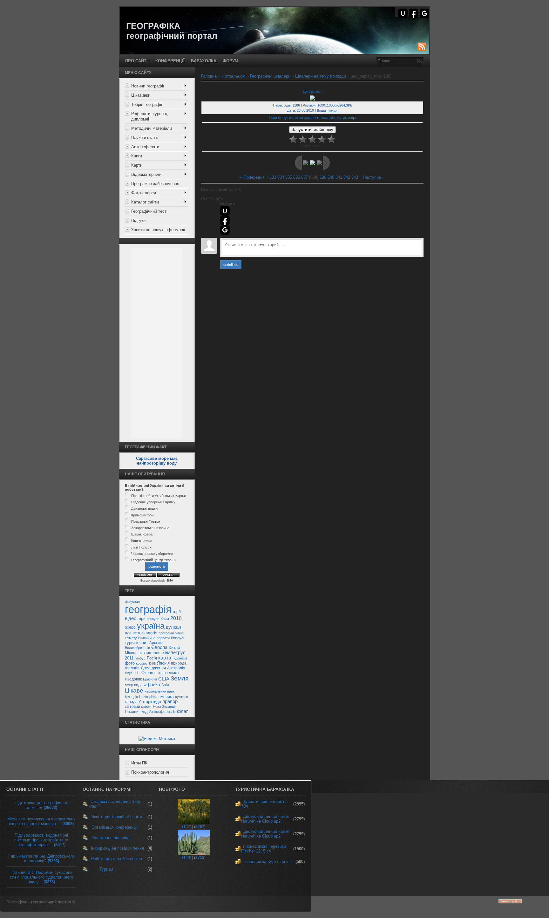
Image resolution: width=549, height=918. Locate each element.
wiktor (333, 110)
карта (164, 657)
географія (148, 609)
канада (131, 702)
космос (142, 663)
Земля (179, 678)
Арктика (156, 642)
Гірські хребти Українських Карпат (158, 496)
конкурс (153, 619)
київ (152, 663)
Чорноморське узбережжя (152, 554)
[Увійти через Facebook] (413, 13)
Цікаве (134, 690)
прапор (170, 701)
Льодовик (133, 679)
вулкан (173, 627)
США (163, 678)
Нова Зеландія (164, 706)
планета (132, 633)
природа (178, 663)
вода (138, 685)
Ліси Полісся (141, 547)
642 (346, 177)
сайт (143, 642)
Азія (165, 685)
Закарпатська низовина (150, 528)
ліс (173, 712)
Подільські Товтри (145, 521)
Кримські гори (142, 515)
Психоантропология (150, 772)
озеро (130, 627)
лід (145, 711)
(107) (186, 827)
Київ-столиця (141, 541)
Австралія (176, 668)
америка (166, 696)
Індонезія (180, 658)
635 (288, 177)
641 (339, 177)
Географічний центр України (153, 560)
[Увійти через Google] (424, 13)
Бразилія (150, 679)
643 (354, 177)
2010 (176, 618)
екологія (149, 633)
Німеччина (146, 638)
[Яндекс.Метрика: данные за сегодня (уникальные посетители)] (157, 738)
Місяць (131, 653)
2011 (129, 658)
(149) (186, 857)
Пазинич (132, 711)
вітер (129, 685)
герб (177, 612)
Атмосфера (159, 711)
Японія (163, 663)
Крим (165, 619)
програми (166, 633)
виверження (149, 653)
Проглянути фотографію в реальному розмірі (312, 117)
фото (130, 663)
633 (272, 177)
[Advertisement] (156, 343)
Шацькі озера (141, 534)
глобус (140, 658)
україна (151, 625)
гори (142, 619)
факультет (133, 602)
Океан (147, 672)
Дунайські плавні (144, 509)
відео (130, 618)
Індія (128, 673)
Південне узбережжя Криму (153, 502)
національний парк (159, 691)
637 (304, 177)
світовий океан (138, 706)
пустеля (181, 697)
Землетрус (174, 652)
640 (331, 177)
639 (323, 177)
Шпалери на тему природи (320, 76)
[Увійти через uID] (403, 13)
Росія (152, 658)
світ (136, 673)
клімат (173, 672)
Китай (174, 647)
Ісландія (131, 697)
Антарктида (150, 701)
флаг (182, 711)
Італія (143, 697)
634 (280, 177)
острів (160, 673)
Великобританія (137, 648)
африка (152, 684)
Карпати (163, 638)
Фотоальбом (233, 76)
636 (296, 177)
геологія (132, 668)
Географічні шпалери (270, 76)
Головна (209, 76)
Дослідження (153, 668)
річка (153, 697)
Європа (159, 647)
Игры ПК (139, 763)
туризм (131, 642)
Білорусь (178, 638)
